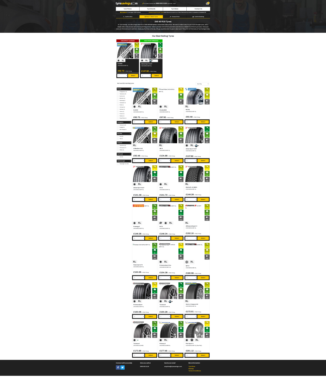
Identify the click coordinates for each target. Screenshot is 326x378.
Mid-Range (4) (123, 129)
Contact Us (198, 9)
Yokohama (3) (123, 94)
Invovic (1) (122, 113)
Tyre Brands (151, 9)
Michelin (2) (122, 98)
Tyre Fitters (128, 9)
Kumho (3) (122, 96)
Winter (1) (122, 150)
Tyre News (174, 9)
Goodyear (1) (123, 102)
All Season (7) (123, 147)
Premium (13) (123, 125)
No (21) (121, 156)
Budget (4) (122, 127)
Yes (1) (121, 138)
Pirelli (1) (122, 105)
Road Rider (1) (123, 118)
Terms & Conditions (194, 370)
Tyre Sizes (191, 366)
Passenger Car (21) (124, 163)
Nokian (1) (122, 116)
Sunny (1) (122, 111)
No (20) (121, 136)
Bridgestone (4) (123, 91)
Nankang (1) (122, 100)
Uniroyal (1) (122, 107)
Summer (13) (123, 145)
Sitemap (191, 368)
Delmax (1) (122, 109)
